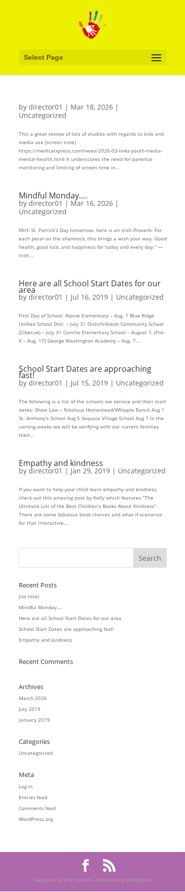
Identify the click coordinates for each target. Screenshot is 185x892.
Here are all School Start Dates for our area (90, 286)
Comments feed (37, 808)
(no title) (29, 596)
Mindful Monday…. (53, 195)
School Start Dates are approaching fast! (85, 372)
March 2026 (33, 698)
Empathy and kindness (61, 463)
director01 (46, 107)
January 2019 (34, 719)
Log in (26, 786)
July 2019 (29, 708)
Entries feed (33, 797)
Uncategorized (43, 115)
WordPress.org (36, 818)
